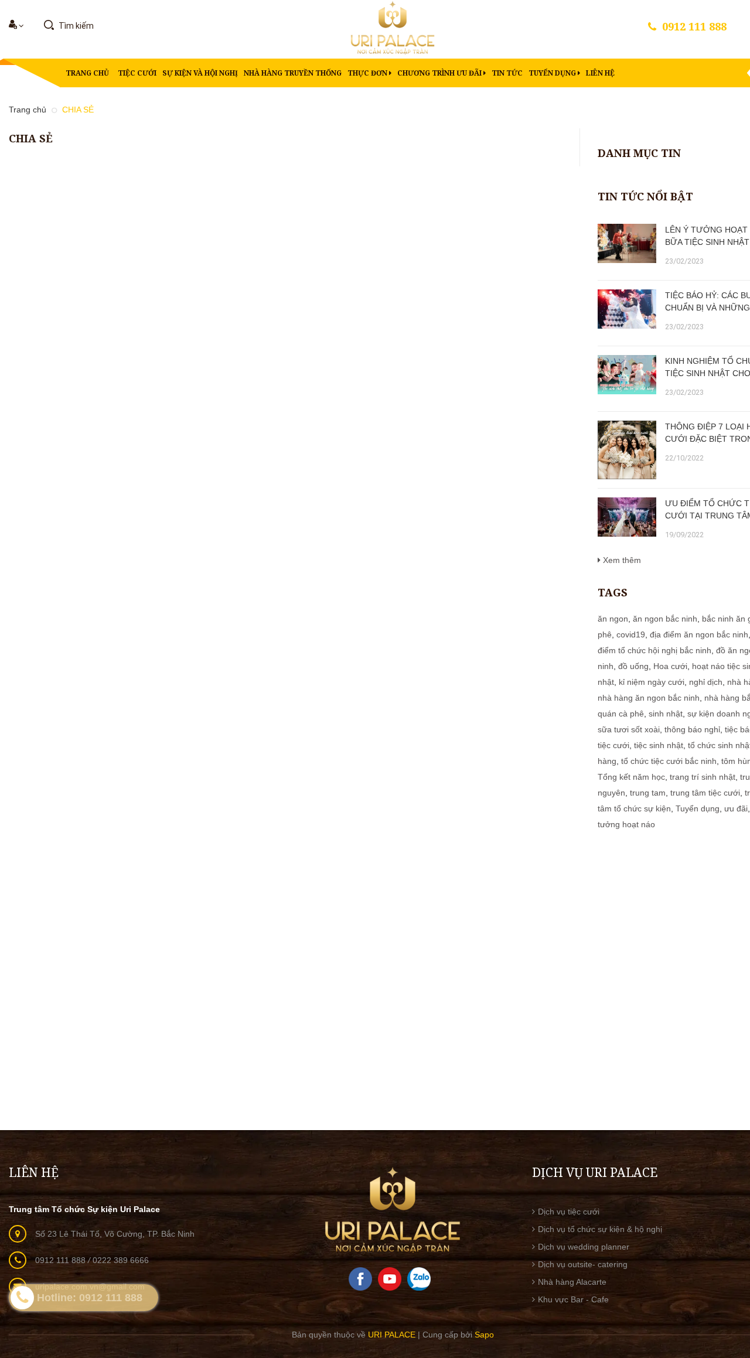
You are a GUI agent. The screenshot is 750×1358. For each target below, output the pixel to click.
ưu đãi (736, 808)
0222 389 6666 (121, 1260)
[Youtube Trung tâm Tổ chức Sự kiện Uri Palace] (389, 1278)
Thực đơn (368, 73)
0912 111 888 (694, 26)
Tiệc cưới (137, 73)
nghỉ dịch (705, 682)
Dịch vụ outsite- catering (583, 1264)
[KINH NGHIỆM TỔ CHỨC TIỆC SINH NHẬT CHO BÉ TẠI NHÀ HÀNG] (627, 374)
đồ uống (633, 666)
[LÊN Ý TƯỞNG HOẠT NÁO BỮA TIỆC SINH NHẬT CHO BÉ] (627, 243)
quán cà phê (621, 713)
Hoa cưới (670, 666)
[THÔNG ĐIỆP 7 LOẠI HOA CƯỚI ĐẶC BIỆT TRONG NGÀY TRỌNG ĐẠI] (627, 450)
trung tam (648, 792)
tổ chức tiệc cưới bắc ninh (669, 761)
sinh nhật (666, 713)
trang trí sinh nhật (702, 777)
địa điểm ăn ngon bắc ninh (699, 634)
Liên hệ (600, 73)
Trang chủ (87, 73)
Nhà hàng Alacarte (572, 1282)
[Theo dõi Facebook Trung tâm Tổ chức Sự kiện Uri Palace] (360, 1278)
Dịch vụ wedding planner (583, 1246)
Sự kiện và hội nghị (200, 73)
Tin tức (507, 73)
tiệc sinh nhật (658, 745)
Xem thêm (621, 560)
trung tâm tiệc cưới (705, 792)
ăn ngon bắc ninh (665, 618)
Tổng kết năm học (631, 777)
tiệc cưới (613, 745)
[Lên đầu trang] (726, 1226)
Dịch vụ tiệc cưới (568, 1211)
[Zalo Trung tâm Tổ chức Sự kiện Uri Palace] (419, 1278)
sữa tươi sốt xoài (629, 729)
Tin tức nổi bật (645, 196)
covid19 (630, 634)
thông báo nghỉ (692, 729)
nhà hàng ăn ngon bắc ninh (649, 697)
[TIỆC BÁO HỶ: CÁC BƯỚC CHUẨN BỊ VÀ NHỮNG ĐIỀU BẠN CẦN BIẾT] (627, 309)
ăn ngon (613, 618)
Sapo (484, 1334)
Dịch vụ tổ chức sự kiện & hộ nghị (600, 1229)
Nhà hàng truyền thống (293, 73)
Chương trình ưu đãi (440, 73)
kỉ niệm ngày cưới (651, 682)
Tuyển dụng (553, 73)
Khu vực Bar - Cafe (573, 1299)
